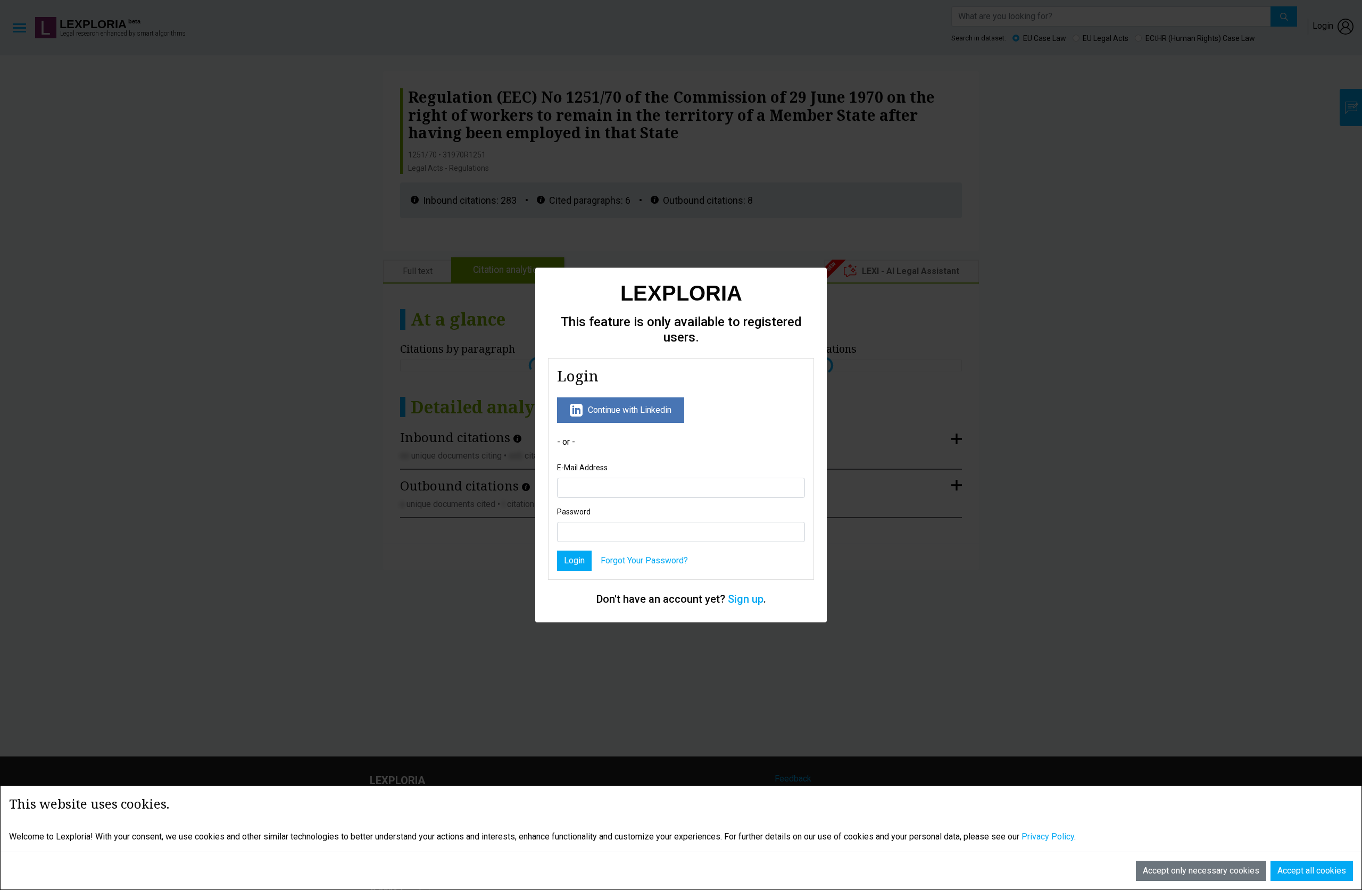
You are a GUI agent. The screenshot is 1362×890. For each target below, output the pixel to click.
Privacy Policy (1047, 836)
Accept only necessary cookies (1201, 871)
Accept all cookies (1311, 871)
